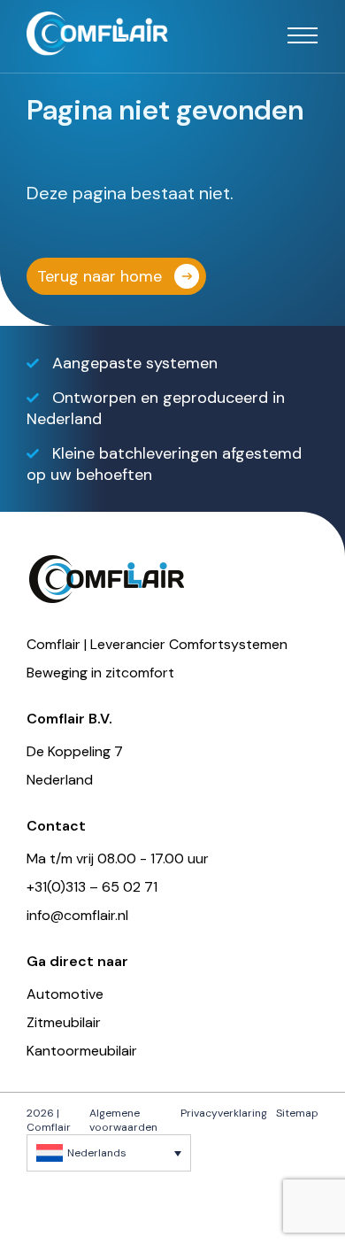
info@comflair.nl (77, 915)
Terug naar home (99, 276)
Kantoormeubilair (82, 1050)
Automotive (65, 994)
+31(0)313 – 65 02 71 (92, 887)
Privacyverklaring (223, 1113)
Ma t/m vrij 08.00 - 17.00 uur (118, 858)
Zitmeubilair (64, 1022)
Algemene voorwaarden (123, 1120)
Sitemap (297, 1113)
